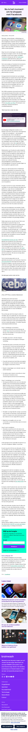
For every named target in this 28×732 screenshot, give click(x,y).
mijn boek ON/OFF (6, 261)
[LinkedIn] (7, 676)
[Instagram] (2, 676)
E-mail (5, 540)
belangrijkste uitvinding (17, 566)
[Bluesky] (9, 676)
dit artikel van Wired (10, 103)
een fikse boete (20, 481)
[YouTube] (11, 676)
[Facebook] (13, 676)
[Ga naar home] (14, 2)
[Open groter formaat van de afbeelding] (14, 284)
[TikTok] (4, 676)
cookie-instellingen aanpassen (13, 121)
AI (16, 143)
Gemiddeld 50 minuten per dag (10, 239)
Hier (8, 331)
